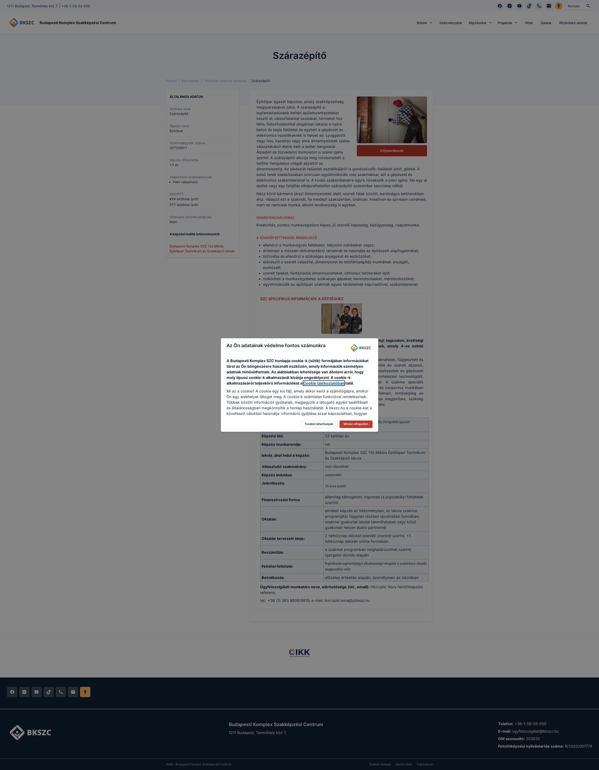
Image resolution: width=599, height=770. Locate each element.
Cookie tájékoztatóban (323, 383)
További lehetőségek (319, 424)
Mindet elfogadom (356, 424)
